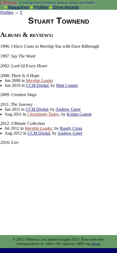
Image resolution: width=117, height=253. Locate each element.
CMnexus (8, 2)
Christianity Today (43, 114)
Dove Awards (66, 7)
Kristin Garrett (79, 114)
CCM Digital (37, 85)
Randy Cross (71, 128)
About (95, 244)
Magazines (18, 7)
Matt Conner (67, 85)
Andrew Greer (68, 109)
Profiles (41, 7)
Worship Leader (39, 80)
